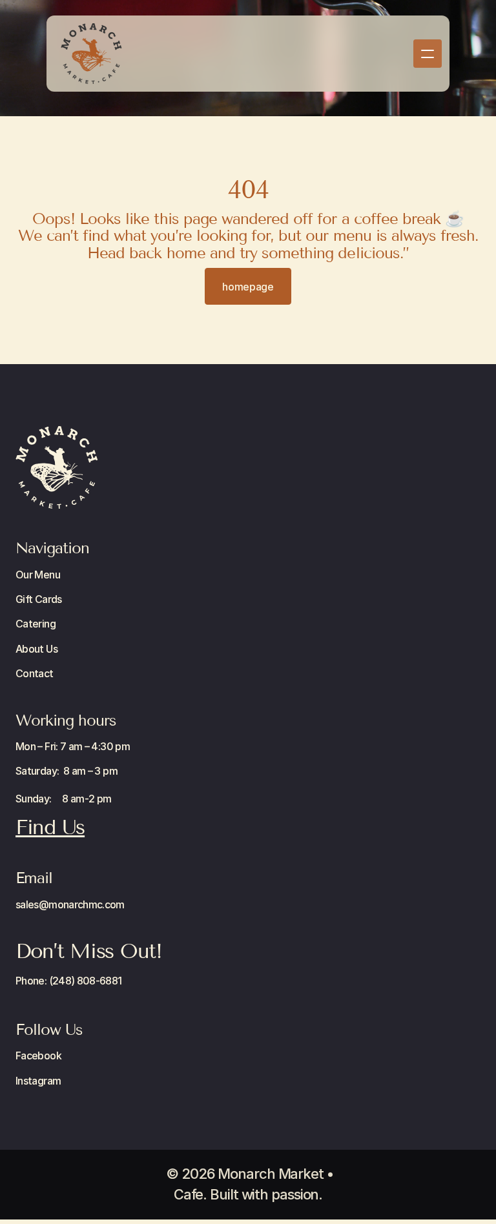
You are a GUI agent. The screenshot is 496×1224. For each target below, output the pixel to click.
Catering (36, 623)
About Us (36, 648)
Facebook (38, 1055)
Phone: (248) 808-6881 (69, 980)
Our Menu (38, 574)
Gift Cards (39, 599)
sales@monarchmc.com (70, 904)
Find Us (50, 827)
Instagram (38, 1080)
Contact (35, 673)
